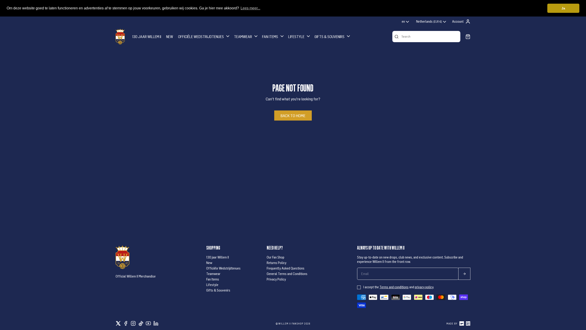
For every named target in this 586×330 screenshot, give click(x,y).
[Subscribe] (464, 274)
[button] (204, 36)
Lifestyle (212, 285)
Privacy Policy (276, 279)
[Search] (396, 36)
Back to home (292, 115)
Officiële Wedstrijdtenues (223, 268)
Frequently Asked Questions (285, 268)
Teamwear (213, 274)
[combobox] (406, 21)
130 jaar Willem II (217, 257)
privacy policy (424, 287)
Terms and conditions (394, 287)
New (209, 263)
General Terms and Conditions (287, 274)
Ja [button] (563, 8)
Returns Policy (276, 263)
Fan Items (212, 279)
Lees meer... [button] (250, 8)
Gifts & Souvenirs (218, 290)
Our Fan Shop (275, 257)
